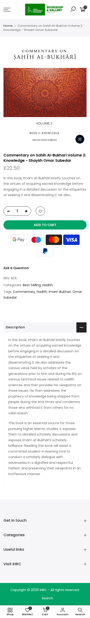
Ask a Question (16, 268)
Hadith (47, 285)
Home (8, 26)
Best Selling (32, 285)
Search (47, 598)
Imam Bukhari (60, 291)
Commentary (24, 291)
